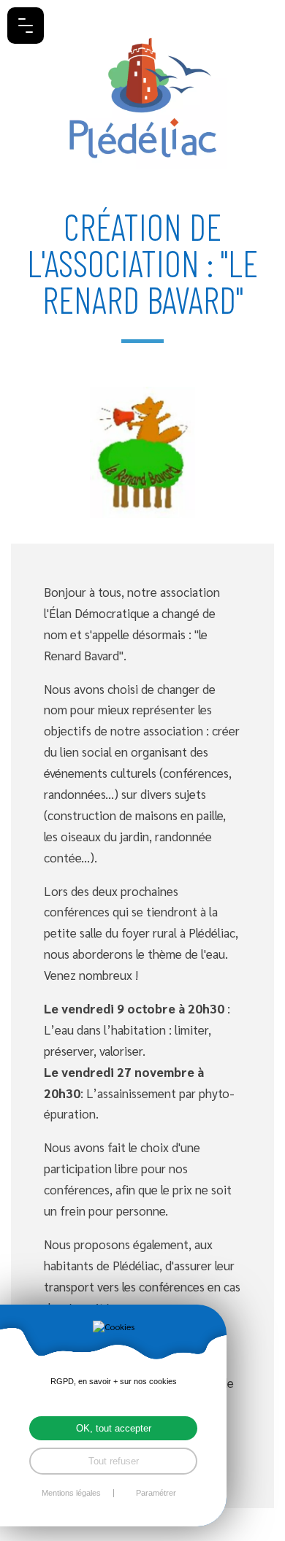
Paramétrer (156, 1493)
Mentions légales (71, 1493)
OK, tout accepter (113, 1428)
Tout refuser (113, 1461)
